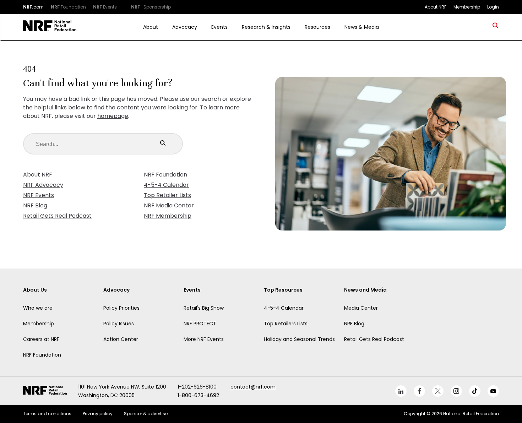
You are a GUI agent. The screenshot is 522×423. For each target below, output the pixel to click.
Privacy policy (98, 414)
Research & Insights (266, 27)
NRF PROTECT (200, 323)
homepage (112, 116)
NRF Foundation (165, 174)
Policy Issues (118, 323)
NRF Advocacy (43, 185)
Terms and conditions (47, 414)
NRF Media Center (169, 205)
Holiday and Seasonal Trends (299, 339)
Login (493, 7)
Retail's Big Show (204, 307)
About (150, 27)
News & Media (361, 27)
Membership (38, 323)
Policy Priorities (121, 307)
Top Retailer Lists (167, 195)
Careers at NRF (41, 339)
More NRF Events (204, 339)
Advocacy (184, 27)
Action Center (120, 339)
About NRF (37, 174)
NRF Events (38, 195)
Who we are (38, 307)
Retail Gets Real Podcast (57, 216)
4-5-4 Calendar (166, 185)
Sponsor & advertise (146, 414)
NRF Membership (167, 216)
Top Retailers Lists (286, 323)
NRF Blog (35, 205)
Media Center (361, 307)
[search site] (496, 27)
